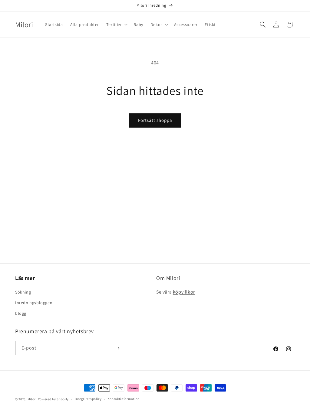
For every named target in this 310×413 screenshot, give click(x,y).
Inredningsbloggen (33, 302)
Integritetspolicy (88, 399)
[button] (116, 24)
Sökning (23, 292)
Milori (173, 278)
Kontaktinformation (123, 399)
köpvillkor (184, 292)
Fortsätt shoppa (155, 120)
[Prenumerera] (117, 348)
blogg (20, 313)
